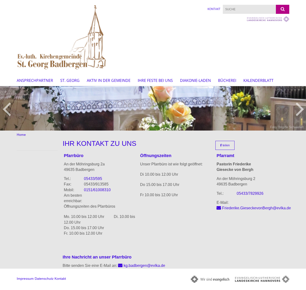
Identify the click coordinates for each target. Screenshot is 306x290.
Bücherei (227, 80)
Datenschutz (44, 278)
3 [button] (160, 125)
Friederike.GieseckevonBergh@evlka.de (256, 208)
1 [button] (145, 125)
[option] (153, 108)
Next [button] (300, 108)
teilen (226, 145)
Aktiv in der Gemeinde (109, 80)
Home (21, 135)
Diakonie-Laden (195, 80)
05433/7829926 (250, 193)
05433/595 (93, 179)
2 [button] (153, 125)
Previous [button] (6, 108)
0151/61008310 (97, 190)
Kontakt (214, 9)
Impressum (25, 278)
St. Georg (70, 80)
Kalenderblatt (258, 80)
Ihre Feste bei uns (155, 80)
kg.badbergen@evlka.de (144, 266)
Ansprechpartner (35, 80)
